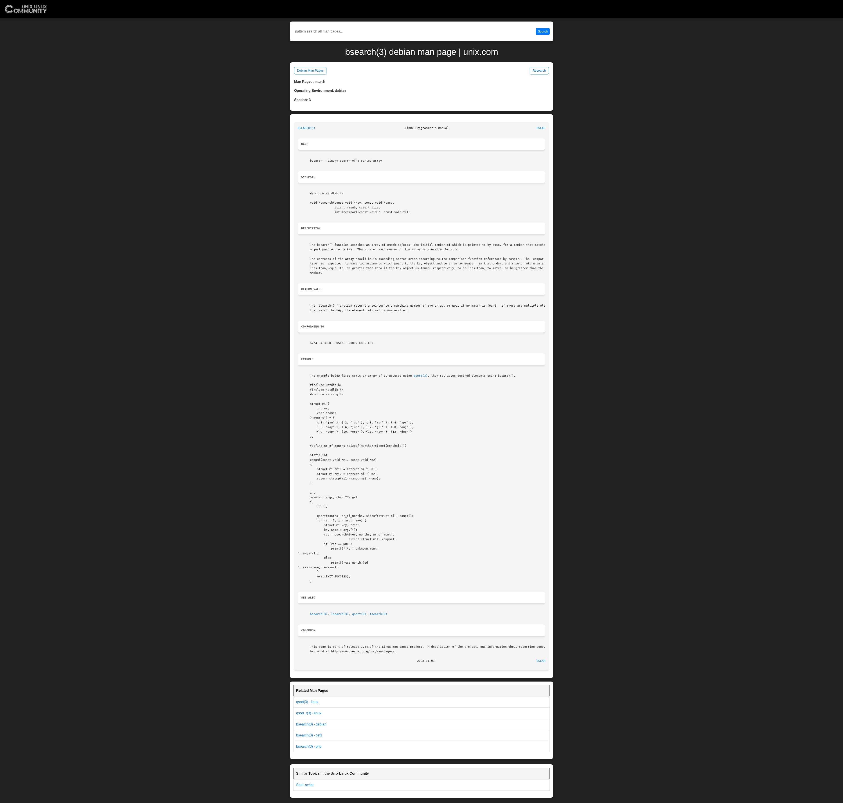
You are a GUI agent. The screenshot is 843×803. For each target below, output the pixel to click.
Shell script (304, 785)
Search (543, 31)
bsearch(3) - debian (311, 724)
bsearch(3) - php (309, 746)
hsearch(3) (319, 614)
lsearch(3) (340, 614)
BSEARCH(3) (306, 128)
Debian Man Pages (310, 70)
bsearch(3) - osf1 (309, 735)
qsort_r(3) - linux (308, 713)
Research (539, 70)
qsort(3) (421, 375)
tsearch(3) (378, 614)
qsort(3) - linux (307, 702)
